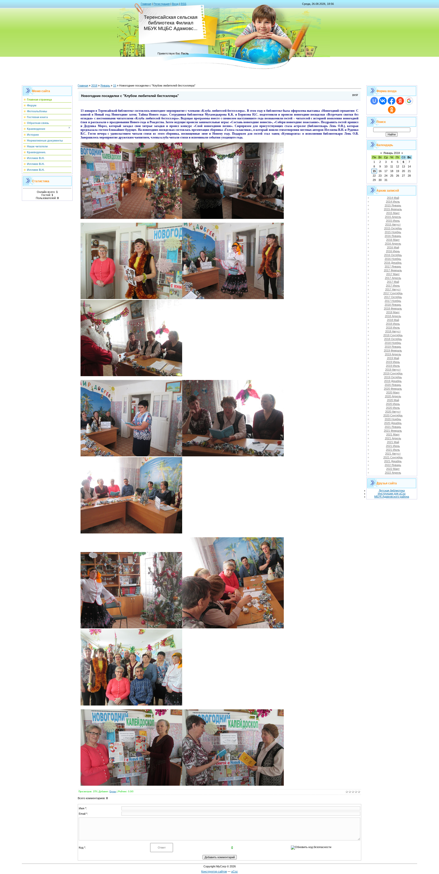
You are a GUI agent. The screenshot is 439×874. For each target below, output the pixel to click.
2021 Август (393, 453)
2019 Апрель (393, 354)
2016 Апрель (393, 243)
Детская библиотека (392, 490)
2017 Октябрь (393, 297)
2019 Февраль (393, 350)
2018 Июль (393, 327)
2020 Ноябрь (393, 419)
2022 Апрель (393, 472)
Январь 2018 (391, 152)
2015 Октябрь (393, 228)
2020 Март (393, 392)
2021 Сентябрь (393, 457)
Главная (146, 3)
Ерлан (112, 791)
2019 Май (393, 358)
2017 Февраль (393, 270)
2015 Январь (393, 205)
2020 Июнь (393, 403)
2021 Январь (393, 426)
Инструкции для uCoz (392, 493)
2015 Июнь (393, 220)
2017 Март (393, 274)
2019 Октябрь (393, 377)
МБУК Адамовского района (391, 496)
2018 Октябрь (393, 339)
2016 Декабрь (393, 262)
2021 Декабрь (393, 461)
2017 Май (393, 281)
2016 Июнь (393, 251)
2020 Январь (393, 384)
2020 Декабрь (393, 423)
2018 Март (393, 312)
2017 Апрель (393, 277)
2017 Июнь (393, 285)
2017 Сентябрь (393, 293)
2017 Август (393, 289)
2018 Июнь (393, 323)
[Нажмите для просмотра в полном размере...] (131, 218)
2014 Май (393, 197)
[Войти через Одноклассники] (392, 110)
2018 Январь (393, 304)
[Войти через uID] (374, 101)
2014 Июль (393, 201)
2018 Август (393, 331)
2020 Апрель (393, 396)
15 (114, 85)
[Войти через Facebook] (391, 101)
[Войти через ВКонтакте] (383, 101)
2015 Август (393, 224)
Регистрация (161, 3)
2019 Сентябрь (393, 373)
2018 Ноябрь (393, 342)
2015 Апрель (393, 216)
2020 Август (393, 411)
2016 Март (393, 239)
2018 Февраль (393, 308)
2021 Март (393, 434)
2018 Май (393, 319)
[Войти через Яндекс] (400, 101)
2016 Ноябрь (393, 258)
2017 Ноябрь (393, 300)
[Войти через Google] (409, 101)
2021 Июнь (393, 445)
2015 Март (393, 213)
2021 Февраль (393, 430)
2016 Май (393, 247)
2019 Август (393, 369)
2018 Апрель (393, 316)
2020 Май (393, 400)
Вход (175, 3)
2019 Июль (393, 365)
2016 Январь (393, 235)
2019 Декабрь (393, 381)
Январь (105, 85)
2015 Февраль (393, 209)
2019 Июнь (393, 361)
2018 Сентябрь (393, 335)
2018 (94, 85)
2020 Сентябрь (393, 415)
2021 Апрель (393, 438)
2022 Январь (393, 465)
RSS (183, 3)
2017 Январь (393, 266)
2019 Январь (393, 346)
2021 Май (393, 442)
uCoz (234, 871)
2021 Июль (393, 449)
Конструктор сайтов (214, 871)
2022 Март (393, 468)
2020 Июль (393, 407)
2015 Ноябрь (393, 232)
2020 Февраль (393, 388)
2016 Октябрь (393, 255)
